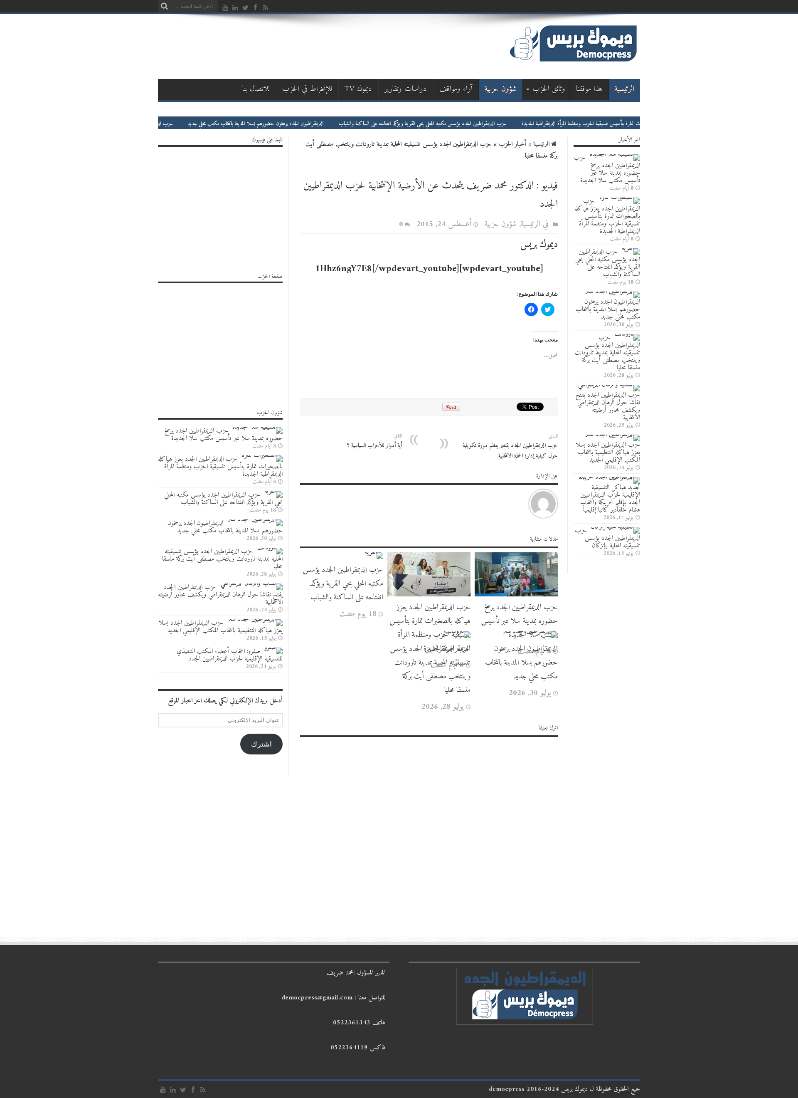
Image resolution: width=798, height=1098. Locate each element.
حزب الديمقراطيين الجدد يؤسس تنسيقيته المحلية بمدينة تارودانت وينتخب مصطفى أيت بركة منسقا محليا (430, 669)
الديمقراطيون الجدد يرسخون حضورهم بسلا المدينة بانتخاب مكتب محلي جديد (291, 124)
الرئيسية (624, 89)
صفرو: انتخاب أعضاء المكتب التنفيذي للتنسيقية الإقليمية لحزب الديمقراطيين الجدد (230, 655)
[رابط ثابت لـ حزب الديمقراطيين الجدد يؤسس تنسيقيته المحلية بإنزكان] (615, 527)
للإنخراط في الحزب (307, 89)
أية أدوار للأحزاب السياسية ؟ (374, 441)
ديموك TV (358, 89)
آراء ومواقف (456, 89)
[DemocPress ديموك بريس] (573, 62)
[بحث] (164, 6)
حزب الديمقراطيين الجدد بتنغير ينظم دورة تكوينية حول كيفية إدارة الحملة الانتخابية (510, 446)
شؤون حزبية (501, 89)
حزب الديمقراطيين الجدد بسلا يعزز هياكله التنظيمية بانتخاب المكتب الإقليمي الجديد (608, 452)
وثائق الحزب (548, 89)
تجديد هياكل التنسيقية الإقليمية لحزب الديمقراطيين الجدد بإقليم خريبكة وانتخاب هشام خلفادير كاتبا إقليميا (610, 499)
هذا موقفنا (589, 89)
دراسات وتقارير (405, 89)
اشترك (261, 744)
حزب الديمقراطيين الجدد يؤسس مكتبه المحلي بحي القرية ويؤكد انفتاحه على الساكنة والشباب (458, 124)
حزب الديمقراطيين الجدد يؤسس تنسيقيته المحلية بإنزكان (607, 538)
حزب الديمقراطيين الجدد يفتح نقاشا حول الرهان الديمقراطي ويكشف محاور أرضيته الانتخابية (608, 406)
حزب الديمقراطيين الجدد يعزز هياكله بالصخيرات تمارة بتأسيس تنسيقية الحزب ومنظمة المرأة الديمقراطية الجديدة (429, 628)
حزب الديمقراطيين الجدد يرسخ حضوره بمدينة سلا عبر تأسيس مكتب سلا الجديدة (519, 621)
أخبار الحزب (512, 144)
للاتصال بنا (256, 89)
